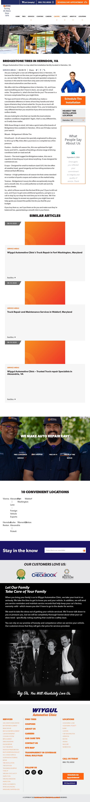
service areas (9, 70)
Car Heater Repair (8, 734)
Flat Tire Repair (8, 747)
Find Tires (30, 719)
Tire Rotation (7, 765)
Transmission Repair (10, 768)
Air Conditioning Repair (11, 723)
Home (18, 16)
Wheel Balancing (9, 787)
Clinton (65, 731)
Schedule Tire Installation (73, 100)
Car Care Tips (32, 738)
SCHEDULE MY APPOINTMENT (71, 2)
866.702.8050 (44, 2)
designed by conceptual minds (47, 797)
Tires (24, 16)
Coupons (40, 16)
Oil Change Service (9, 755)
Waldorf (66, 744)
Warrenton (67, 747)
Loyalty (64, 16)
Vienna (65, 741)
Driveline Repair (8, 741)
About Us (73, 16)
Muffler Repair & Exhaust (11, 752)
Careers (49, 16)
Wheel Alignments (9, 784)
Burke (65, 728)
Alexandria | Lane (69, 723)
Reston (65, 739)
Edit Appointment (69, 783)
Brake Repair (7, 728)
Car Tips (57, 16)
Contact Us (31, 743)
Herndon (66, 736)
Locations (82, 16)
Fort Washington (69, 734)
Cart (29, 2)
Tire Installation (8, 763)
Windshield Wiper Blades (11, 789)
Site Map (29, 748)
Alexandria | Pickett (69, 726)
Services (31, 16)
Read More (10, 277)
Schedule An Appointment (73, 776)
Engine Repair (7, 744)
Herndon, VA (68, 120)
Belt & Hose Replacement (11, 731)
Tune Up (5, 771)
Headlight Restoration (11, 749)
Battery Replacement (10, 726)
